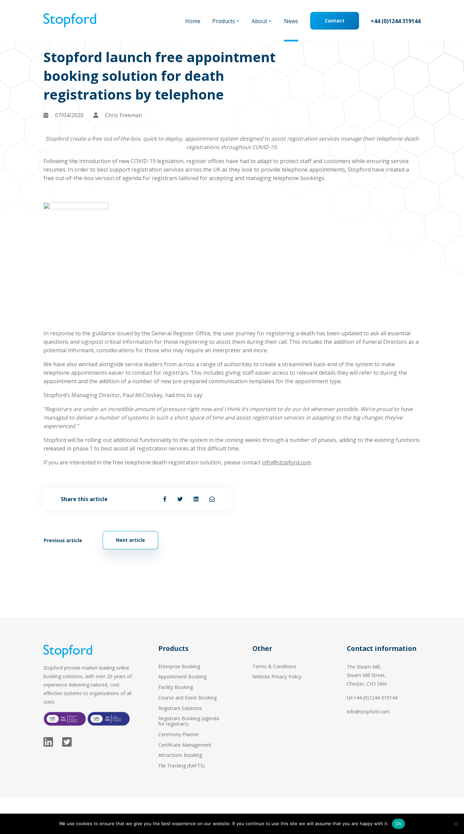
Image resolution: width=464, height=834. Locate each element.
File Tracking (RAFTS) (181, 765)
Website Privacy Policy (276, 676)
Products (223, 21)
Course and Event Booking (187, 697)
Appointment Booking (182, 676)
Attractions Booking (180, 755)
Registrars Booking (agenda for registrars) (188, 721)
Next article (130, 540)
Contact (334, 20)
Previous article (63, 540)
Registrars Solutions (180, 708)
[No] (455, 823)
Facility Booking (175, 687)
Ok (398, 823)
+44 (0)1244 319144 (396, 21)
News (291, 21)
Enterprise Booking (179, 666)
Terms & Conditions (274, 666)
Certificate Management (185, 745)
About (259, 21)
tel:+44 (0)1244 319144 (372, 697)
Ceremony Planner (178, 734)
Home (192, 21)
